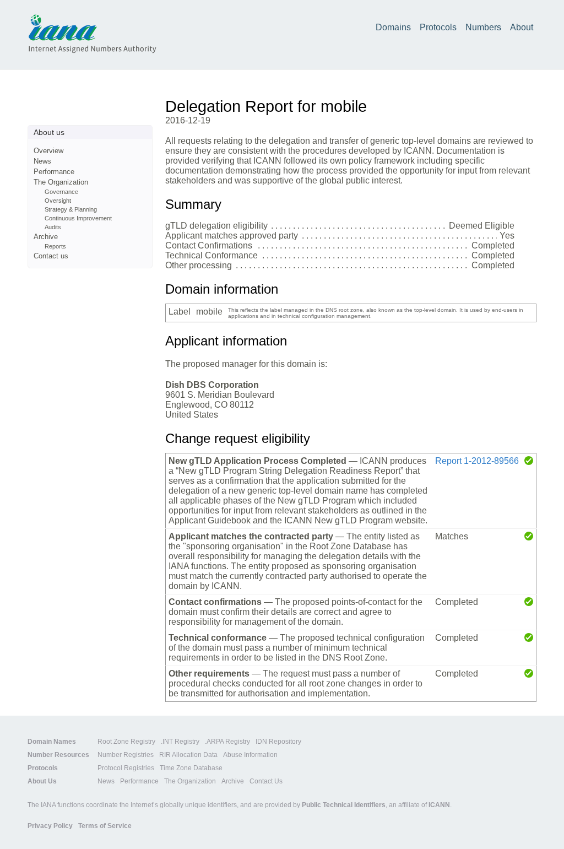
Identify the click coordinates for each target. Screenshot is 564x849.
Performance (54, 171)
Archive (46, 236)
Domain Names (52, 741)
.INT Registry (180, 741)
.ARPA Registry (227, 741)
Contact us (51, 256)
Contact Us (266, 781)
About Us (42, 781)
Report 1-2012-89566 (477, 461)
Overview (48, 151)
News (42, 161)
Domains (393, 27)
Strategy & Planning (71, 209)
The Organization (61, 182)
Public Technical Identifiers (344, 805)
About (521, 27)
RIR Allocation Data (188, 755)
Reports (55, 246)
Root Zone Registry (126, 741)
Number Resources (58, 755)
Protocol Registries (125, 768)
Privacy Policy (50, 826)
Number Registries (125, 755)
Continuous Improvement (78, 218)
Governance (61, 191)
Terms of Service (105, 826)
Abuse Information (250, 755)
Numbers (483, 27)
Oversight (58, 200)
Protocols (438, 27)
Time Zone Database (191, 768)
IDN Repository (278, 741)
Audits (53, 227)
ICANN (439, 805)
